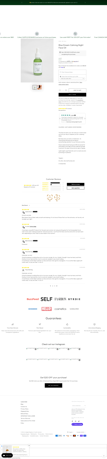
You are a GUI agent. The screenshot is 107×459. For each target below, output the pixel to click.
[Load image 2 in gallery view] (39, 87)
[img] (25, 209)
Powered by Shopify (25, 434)
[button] (72, 61)
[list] (53, 329)
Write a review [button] (76, 184)
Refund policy (34, 434)
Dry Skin (64, 41)
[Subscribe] (85, 405)
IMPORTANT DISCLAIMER (28, 416)
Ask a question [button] (76, 188)
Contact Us (24, 406)
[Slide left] (22, 2)
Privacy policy (41, 434)
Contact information (44, 435)
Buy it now (72, 94)
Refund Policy (24, 413)
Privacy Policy (24, 409)
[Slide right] (85, 2)
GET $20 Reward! (53, 385)
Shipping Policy (25, 411)
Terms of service (49, 434)
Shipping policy (25, 435)
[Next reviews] (85, 118)
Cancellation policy (34, 435)
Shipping (61, 62)
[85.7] (50, 197)
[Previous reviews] (60, 118)
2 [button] (52, 286)
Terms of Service (25, 418)
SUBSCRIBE (24, 402)
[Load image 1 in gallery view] (35, 87)
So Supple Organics (28, 432)
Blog (22, 404)
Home (60, 41)
